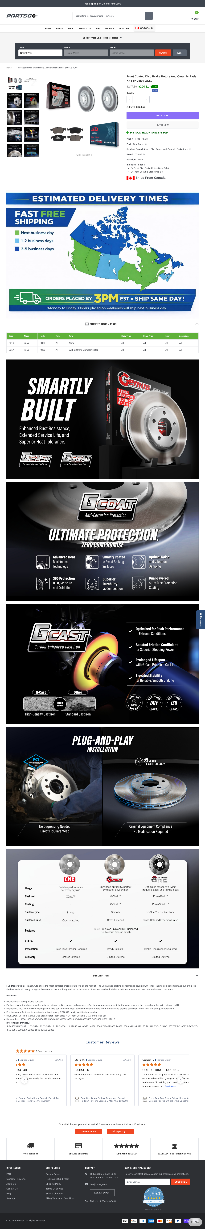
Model (113, 47)
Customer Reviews (103, 1042)
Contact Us (84, 28)
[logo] (22, 15)
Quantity (130, 93)
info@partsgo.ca (98, 1184)
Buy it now (162, 125)
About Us (124, 28)
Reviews (109, 28)
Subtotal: (131, 107)
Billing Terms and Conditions (60, 1198)
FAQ (98, 28)
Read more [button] (102, 1086)
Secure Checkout (54, 1193)
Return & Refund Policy (57, 1179)
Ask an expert (102, 1192)
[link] (14, 83)
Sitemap (10, 1198)
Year (21, 47)
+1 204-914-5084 (107, 1201)
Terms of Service (54, 1188)
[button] (24, 1080)
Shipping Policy (53, 1184)
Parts (59, 28)
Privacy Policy (53, 1174)
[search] (149, 16)
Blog (70, 28)
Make (67, 47)
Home (48, 28)
